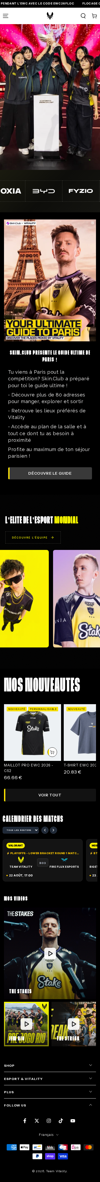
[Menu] (5, 15)
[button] (83, 15)
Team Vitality (56, 1171)
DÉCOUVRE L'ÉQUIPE (30, 537)
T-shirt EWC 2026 (81, 765)
